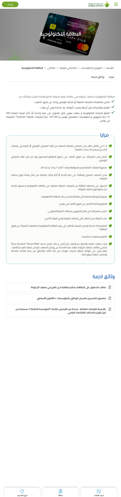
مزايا (111, 77)
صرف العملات (99, 495)
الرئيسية (110, 68)
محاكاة (60, 495)
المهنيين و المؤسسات (91, 68)
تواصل (10, 4)
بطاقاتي (51, 68)
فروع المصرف (22, 495)
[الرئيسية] (99, 4)
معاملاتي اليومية (68, 68)
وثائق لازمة (97, 77)
